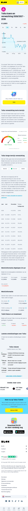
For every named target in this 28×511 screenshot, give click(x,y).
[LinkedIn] (22, 501)
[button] (14, 446)
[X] (12, 501)
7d (11, 27)
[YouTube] (9, 501)
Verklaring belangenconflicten (9, 487)
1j (20, 27)
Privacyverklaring (5, 483)
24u (7, 27)
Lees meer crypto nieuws (13, 376)
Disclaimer (4, 477)
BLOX (2, 446)
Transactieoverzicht (6, 489)
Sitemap (3, 479)
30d (16, 27)
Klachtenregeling (5, 491)
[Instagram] (6, 501)
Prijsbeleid (4, 485)
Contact (3, 449)
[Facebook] (18, 501)
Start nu (21, 2)
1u (3, 27)
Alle (25, 27)
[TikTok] (15, 501)
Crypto (3, 451)
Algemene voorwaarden (7, 481)
